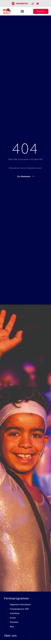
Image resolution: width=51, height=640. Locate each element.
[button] (22, 11)
